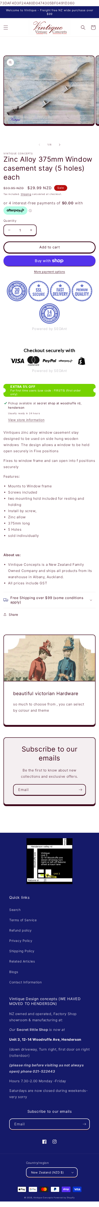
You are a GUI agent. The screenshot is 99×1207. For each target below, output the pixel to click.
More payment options (49, 271)
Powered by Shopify (64, 1197)
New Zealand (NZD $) (47, 1172)
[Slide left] (39, 145)
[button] (6, 27)
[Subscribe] (80, 789)
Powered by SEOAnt (49, 329)
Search (15, 910)
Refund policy (20, 930)
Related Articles (22, 961)
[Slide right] (60, 145)
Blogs (13, 972)
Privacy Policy (20, 941)
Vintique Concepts (43, 1197)
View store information (26, 420)
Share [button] (13, 614)
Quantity (9, 220)
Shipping (26, 194)
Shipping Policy (22, 951)
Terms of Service (23, 920)
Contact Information (25, 982)
